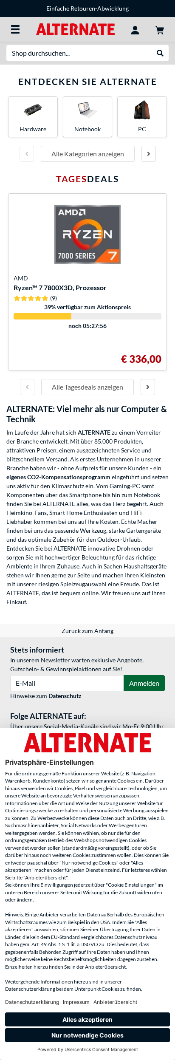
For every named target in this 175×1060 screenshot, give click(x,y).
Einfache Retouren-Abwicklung (87, 8)
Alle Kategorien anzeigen (87, 154)
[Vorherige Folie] (27, 154)
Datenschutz (65, 695)
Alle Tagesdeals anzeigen (87, 387)
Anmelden (144, 683)
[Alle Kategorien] (15, 29)
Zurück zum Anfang (87, 630)
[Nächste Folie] (148, 154)
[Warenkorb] (160, 29)
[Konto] (135, 29)
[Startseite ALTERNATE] (75, 29)
